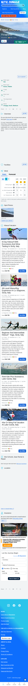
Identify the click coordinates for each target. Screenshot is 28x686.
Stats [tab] (4, 174)
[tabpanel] (14, 189)
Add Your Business (6, 631)
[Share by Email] (13, 109)
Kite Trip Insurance (7, 12)
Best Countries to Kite (7, 665)
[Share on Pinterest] (17, 109)
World (2, 20)
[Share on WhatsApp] (20, 109)
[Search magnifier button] (23, 5)
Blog (24, 9)
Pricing (3, 634)
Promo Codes (5, 621)
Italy (13, 20)
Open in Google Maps (7, 508)
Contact (3, 648)
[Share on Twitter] (9, 109)
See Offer (22, 271)
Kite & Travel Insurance (7, 618)
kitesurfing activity (17, 518)
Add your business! (21, 463)
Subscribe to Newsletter (8, 615)
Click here (9, 119)
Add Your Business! (9, 16)
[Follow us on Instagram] (8, 605)
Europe (7, 20)
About (3, 645)
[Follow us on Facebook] (14, 605)
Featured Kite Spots (6, 671)
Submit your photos (7, 220)
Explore (4, 9)
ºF (8, 179)
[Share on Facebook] (6, 109)
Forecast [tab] (12, 174)
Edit (25, 113)
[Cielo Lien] (7, 212)
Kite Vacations (15, 9)
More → (4, 520)
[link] (25, 679)
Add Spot (22, 12)
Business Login (6, 638)
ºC (6, 179)
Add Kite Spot (5, 624)
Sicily (16, 20)
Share (24, 684)
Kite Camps (4, 662)
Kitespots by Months (7, 668)
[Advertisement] (14, 59)
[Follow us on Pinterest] (19, 605)
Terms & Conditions (7, 654)
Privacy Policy (5, 651)
